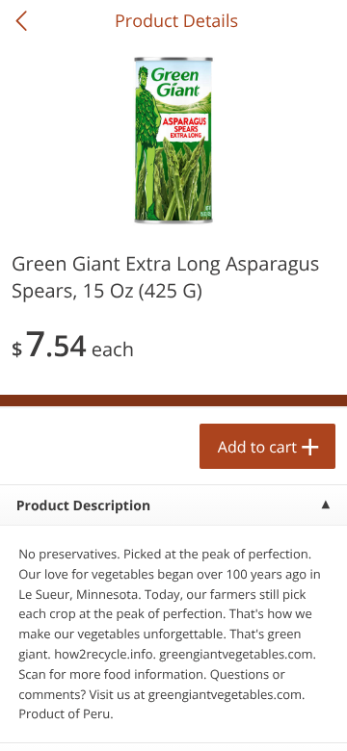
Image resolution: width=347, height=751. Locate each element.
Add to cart (257, 446)
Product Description (83, 506)
